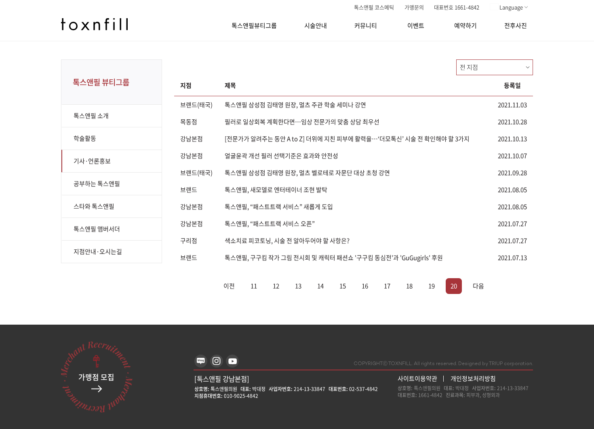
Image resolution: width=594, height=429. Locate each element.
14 (320, 285)
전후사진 (515, 25)
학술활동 (85, 138)
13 (298, 285)
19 (431, 285)
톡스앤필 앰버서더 (97, 228)
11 (254, 285)
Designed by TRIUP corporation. (495, 364)
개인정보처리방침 (473, 378)
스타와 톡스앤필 (94, 206)
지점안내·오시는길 (98, 251)
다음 (478, 285)
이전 (229, 285)
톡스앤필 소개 (91, 115)
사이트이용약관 (417, 378)
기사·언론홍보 (92, 160)
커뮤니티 (365, 25)
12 (276, 285)
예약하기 (465, 25)
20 (454, 285)
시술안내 (315, 25)
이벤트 (415, 25)
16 (365, 285)
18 (409, 285)
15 (342, 285)
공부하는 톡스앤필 (97, 183)
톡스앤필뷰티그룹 (254, 25)
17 (387, 285)
